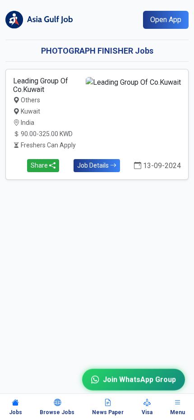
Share (40, 165)
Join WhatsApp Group (139, 378)
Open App (165, 19)
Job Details (93, 165)
